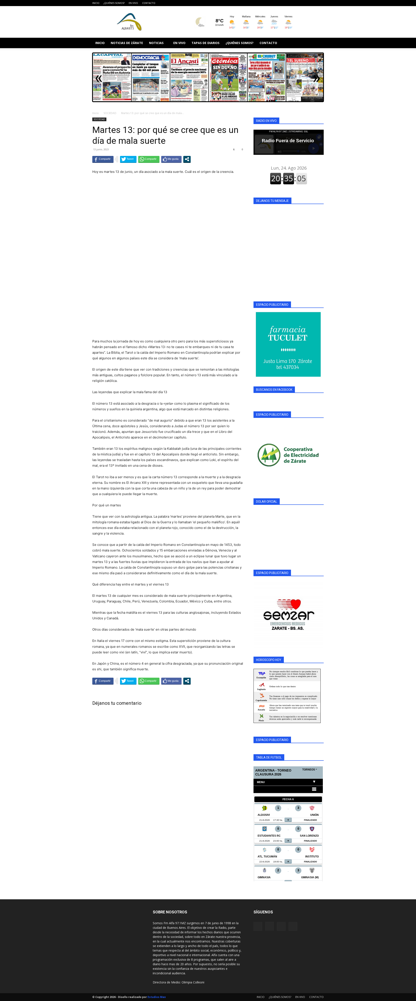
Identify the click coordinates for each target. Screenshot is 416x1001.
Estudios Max (157, 997)
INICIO (95, 3)
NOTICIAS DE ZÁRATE (127, 43)
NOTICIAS (156, 43)
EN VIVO (133, 3)
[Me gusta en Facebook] (171, 159)
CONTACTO (148, 3)
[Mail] (313, 3)
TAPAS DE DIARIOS (205, 43)
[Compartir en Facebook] (103, 159)
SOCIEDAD (110, 113)
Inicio (95, 113)
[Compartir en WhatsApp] (148, 159)
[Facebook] (299, 3)
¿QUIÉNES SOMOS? (114, 3)
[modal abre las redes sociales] (187, 159)
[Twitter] (320, 3)
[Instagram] (306, 3)
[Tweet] (128, 159)
